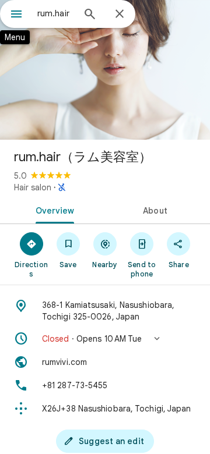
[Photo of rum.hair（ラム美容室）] (105, 70)
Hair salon (32, 187)
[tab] (52, 210)
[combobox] (55, 13)
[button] (105, 338)
